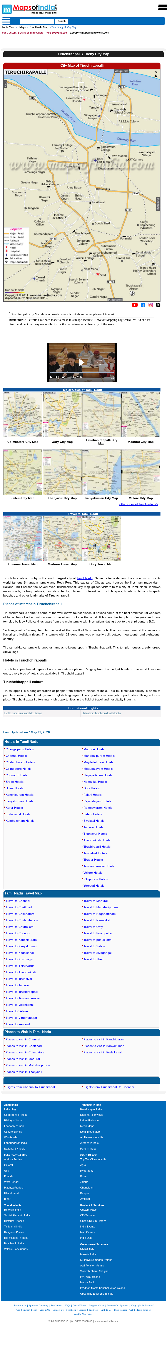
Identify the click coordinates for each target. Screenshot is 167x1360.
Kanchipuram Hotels (19, 794)
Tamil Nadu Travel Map (23, 893)
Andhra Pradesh (13, 1159)
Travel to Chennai (18, 900)
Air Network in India (91, 1137)
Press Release (120, 1309)
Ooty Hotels (92, 788)
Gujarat (8, 1165)
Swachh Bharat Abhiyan (94, 1271)
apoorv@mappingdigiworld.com (89, 32)
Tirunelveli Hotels (95, 853)
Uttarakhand (11, 1193)
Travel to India (12, 1205)
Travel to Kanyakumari (21, 946)
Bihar (7, 1198)
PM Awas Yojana (90, 1276)
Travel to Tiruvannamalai (23, 998)
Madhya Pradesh (14, 1187)
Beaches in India (14, 1243)
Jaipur (84, 1182)
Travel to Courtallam (19, 926)
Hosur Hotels (14, 788)
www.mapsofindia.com (106, 1321)
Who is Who (11, 1137)
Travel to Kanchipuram (21, 939)
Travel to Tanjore (17, 985)
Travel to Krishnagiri (19, 959)
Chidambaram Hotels (20, 762)
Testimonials (20, 1305)
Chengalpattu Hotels (20, 749)
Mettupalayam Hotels (98, 768)
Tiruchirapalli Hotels (97, 846)
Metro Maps (87, 1126)
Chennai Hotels (16, 755)
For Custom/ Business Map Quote (22, 32)
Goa (6, 1170)
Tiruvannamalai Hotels (99, 866)
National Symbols (14, 1148)
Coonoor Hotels (16, 775)
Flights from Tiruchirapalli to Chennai (109, 1087)
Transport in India (91, 1104)
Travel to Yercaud (18, 1024)
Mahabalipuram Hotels (99, 755)
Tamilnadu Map (39, 27)
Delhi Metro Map (90, 1131)
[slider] (82, 372)
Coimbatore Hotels (18, 768)
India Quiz (86, 1237)
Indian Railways (89, 1120)
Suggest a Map (96, 1305)
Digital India (87, 1248)
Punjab (8, 1176)
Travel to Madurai (96, 900)
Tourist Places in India (17, 1215)
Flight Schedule (17, 1079)
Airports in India (89, 1143)
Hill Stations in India (16, 1237)
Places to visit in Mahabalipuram (28, 1065)
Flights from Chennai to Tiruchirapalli (31, 1087)
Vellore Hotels (93, 872)
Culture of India (13, 1131)
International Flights (83, 708)
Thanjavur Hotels (95, 833)
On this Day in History (93, 1221)
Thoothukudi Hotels (97, 840)
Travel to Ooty (93, 926)
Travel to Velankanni (19, 1004)
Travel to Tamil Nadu (83, 514)
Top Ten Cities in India (93, 1159)
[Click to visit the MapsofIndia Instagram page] (151, 306)
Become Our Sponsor (117, 1305)
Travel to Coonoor (18, 933)
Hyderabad (87, 1170)
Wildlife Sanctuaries (16, 1249)
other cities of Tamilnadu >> (138, 504)
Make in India (88, 1254)
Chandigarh (87, 1187)
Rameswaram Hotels (98, 807)
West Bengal (11, 1182)
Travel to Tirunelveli (19, 978)
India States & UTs (15, 1155)
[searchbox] (37, 21)
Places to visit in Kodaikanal (103, 1052)
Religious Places (14, 1232)
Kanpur (84, 1193)
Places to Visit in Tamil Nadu (28, 1032)
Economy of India (14, 1126)
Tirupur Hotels (93, 859)
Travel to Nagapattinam (100, 913)
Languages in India (15, 1143)
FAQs (67, 1305)
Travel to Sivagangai (98, 952)
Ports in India (88, 1148)
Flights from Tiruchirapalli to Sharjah (23, 713)
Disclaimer (56, 1305)
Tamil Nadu (84, 578)
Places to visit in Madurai (23, 1059)
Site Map (93, 1309)
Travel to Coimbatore (20, 913)
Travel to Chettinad (19, 907)
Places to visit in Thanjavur (24, 1072)
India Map (8, 27)
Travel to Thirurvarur (20, 965)
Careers (82, 1309)
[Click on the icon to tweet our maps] (158, 306)
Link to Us (106, 1309)
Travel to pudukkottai (98, 939)
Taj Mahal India (13, 1226)
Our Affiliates (79, 1305)
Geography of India (15, 1114)
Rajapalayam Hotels (97, 801)
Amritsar (85, 1198)
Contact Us (58, 1309)
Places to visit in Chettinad (24, 1046)
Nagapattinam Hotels (98, 775)
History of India (13, 1120)
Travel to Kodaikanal (20, 952)
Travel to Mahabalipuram (101, 907)
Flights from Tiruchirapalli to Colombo (101, 713)
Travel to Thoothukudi (21, 972)
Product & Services (92, 1205)
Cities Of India (88, 1155)
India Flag (10, 1109)
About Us (45, 1309)
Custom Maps (88, 1209)
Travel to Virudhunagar (21, 1017)
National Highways (91, 1114)
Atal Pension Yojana (92, 1265)
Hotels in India (12, 1209)
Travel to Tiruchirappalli (22, 991)
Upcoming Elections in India (96, 1293)
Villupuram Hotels (96, 879)
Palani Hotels (93, 794)
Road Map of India (91, 1109)
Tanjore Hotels (93, 827)
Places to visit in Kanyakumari (104, 1046)
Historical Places (14, 1221)
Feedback (71, 1309)
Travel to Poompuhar (98, 933)
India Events (87, 1226)
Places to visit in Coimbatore (25, 1052)
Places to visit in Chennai (23, 1039)
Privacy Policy (30, 1309)
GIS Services (87, 1215)
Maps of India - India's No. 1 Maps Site (6, 8)
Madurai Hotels (94, 749)
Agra (83, 1165)
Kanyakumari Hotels (19, 801)
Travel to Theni (94, 959)
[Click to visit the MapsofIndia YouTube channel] (135, 306)
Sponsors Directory (38, 1305)
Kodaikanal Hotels (18, 814)
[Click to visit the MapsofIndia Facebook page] (143, 306)
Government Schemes (94, 1244)
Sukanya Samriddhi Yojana (96, 1259)
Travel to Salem (94, 946)
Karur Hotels (14, 807)
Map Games (87, 1232)
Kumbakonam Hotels (20, 820)
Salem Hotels (93, 814)
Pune (83, 1176)
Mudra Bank (87, 1282)
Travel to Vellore (17, 1011)
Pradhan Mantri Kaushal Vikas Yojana (102, 1288)
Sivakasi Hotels (94, 820)
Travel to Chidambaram (22, 920)
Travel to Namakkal (97, 920)
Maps (22, 27)
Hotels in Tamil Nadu (21, 742)
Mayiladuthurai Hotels (98, 762)
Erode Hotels (14, 781)
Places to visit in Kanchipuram (104, 1039)
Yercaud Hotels (94, 885)
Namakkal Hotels (95, 781)
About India (11, 1104)
